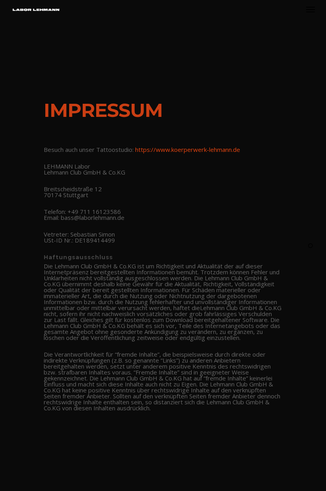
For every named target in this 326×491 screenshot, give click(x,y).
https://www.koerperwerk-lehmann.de (187, 149)
